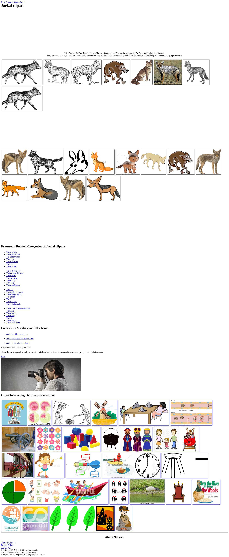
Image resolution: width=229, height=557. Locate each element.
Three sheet (11, 313)
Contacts (9, 2)
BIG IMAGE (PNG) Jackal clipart (85, 81)
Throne (9, 264)
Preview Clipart (122, 171)
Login (22, 2)
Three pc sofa (12, 261)
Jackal (4, 81)
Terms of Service (8, 543)
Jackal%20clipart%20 (205, 171)
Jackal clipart (137, 81)
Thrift (8, 299)
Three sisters (11, 301)
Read (3, 356)
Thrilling (10, 283)
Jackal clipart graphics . (69, 197)
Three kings (11, 320)
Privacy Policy (7, 545)
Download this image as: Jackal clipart (43, 171)
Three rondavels (13, 254)
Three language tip (14, 294)
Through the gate (13, 304)
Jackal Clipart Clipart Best (12, 197)
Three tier (10, 315)
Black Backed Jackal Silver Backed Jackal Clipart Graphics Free (14, 168)
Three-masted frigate (15, 273)
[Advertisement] (114, 29)
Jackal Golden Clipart (162, 81)
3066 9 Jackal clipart (10, 107)
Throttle (9, 289)
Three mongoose (13, 271)
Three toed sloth (13, 323)
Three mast (11, 275)
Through (10, 259)
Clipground (13, 549)
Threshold (10, 297)
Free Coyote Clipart (51, 81)
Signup (16, 2)
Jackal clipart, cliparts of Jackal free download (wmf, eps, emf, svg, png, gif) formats (153, 168)
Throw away (11, 278)
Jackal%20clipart (174, 171)
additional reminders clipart (17, 343)
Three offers (11, 252)
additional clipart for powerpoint (19, 338)
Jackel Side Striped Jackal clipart (196, 81)
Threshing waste (13, 257)
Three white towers (14, 292)
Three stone (11, 266)
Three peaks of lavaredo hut (18, 308)
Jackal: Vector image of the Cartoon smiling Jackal (100, 170)
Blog (3, 2)
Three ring (10, 280)
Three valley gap (13, 285)
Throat (9, 318)
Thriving (10, 311)
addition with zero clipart (16, 334)
